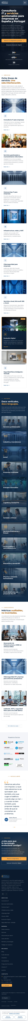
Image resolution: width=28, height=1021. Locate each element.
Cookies (15, 1001)
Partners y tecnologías (7, 941)
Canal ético (13, 1005)
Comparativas (5, 961)
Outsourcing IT (5, 907)
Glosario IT (4, 967)
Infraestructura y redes (7, 910)
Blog (2, 951)
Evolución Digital (6, 919)
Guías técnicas (5, 954)
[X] (6, 894)
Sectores (3, 932)
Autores (3, 970)
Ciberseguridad (5, 913)
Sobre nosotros (5, 929)
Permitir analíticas (20, 1017)
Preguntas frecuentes (7, 964)
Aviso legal (3, 1001)
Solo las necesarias (8, 1017)
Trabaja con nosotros (6, 944)
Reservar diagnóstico (13, 858)
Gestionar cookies (5, 1005)
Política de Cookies (14, 1013)
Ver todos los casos (13, 726)
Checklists (4, 957)
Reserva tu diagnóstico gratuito (13, 40)
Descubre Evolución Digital (14, 45)
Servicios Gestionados (7, 904)
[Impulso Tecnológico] (4, 2)
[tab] (13, 827)
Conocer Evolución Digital (14, 863)
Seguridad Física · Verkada (8, 922)
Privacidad (10, 1001)
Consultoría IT (5, 901)
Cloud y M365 (5, 916)
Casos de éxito (5, 938)
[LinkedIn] (2, 894)
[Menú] (25, 2)
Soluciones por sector (7, 935)
